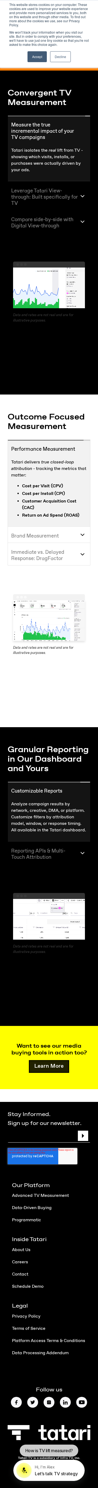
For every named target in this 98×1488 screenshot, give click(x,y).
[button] (49, 130)
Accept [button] (37, 56)
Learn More (49, 1079)
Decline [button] (60, 56)
